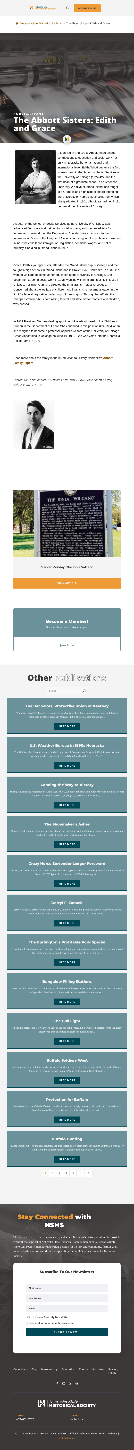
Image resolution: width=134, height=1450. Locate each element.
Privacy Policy (113, 1371)
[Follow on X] (70, 1383)
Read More (67, 726)
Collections (20, 1369)
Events (83, 1369)
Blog (34, 1369)
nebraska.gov (67, 1437)
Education (68, 1369)
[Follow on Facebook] (57, 1383)
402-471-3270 (25, 1419)
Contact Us (76, 1419)
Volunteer (98, 1369)
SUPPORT (74, 1415)
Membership (49, 1369)
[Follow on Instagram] (63, 1383)
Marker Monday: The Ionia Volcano (67, 567)
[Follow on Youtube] (76, 1383)
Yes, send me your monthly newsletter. (52, 1323)
